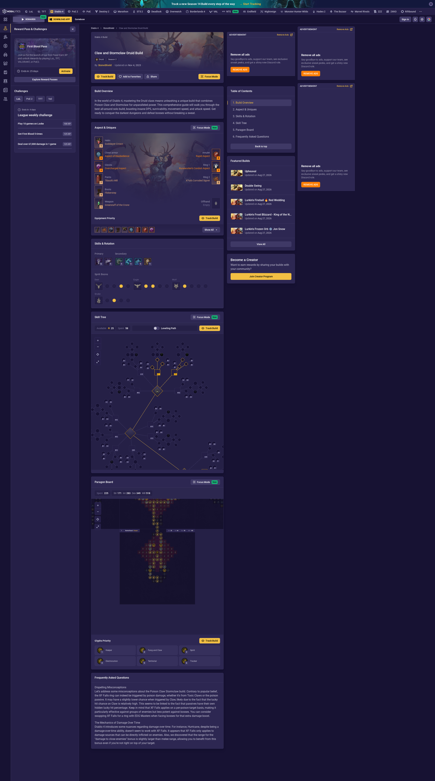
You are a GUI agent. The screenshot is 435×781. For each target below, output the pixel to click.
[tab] (18, 99)
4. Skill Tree (240, 123)
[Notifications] (415, 19)
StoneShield (108, 28)
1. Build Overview (243, 102)
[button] (157, 57)
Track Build (107, 76)
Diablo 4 (95, 28)
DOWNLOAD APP (62, 19)
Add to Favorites (132, 76)
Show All (209, 229)
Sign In (405, 19)
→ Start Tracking (250, 4)
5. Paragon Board (243, 129)
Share (154, 76)
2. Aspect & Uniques (245, 109)
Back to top (261, 146)
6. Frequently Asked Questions (251, 136)
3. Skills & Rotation (244, 116)
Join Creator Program (261, 276)
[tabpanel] (44, 128)
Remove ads (310, 73)
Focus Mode (211, 76)
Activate (65, 71)
